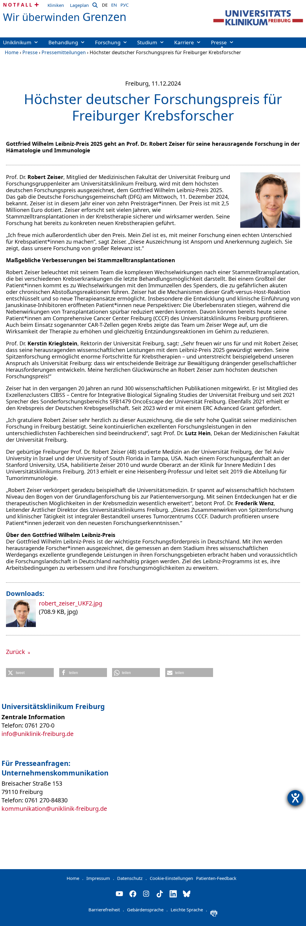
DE (105, 4)
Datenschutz (132, 878)
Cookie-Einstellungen (171, 878)
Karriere (184, 42)
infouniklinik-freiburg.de (37, 734)
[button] (30, 672)
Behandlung (63, 42)
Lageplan (79, 5)
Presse (219, 42)
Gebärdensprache (147, 910)
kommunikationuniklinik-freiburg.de (54, 808)
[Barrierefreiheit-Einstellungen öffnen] (295, 798)
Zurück (16, 652)
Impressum (100, 878)
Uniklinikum (17, 42)
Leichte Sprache (189, 910)
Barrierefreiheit (106, 910)
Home (12, 52)
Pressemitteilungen (64, 52)
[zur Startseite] (258, 18)
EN (114, 4)
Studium (147, 42)
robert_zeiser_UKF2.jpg (70, 603)
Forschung (107, 42)
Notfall (18, 4)
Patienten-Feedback (216, 878)
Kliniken (56, 5)
